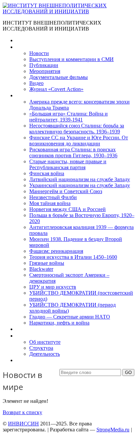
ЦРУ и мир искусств (52, 287)
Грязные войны (46, 263)
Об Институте (32, 336)
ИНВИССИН (23, 423)
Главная (25, 40)
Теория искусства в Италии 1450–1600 (73, 257)
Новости (39, 53)
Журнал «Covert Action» (56, 89)
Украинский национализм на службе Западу (79, 185)
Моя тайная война (49, 203)
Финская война (46, 173)
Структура (41, 348)
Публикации (43, 65)
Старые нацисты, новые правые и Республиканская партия (67, 164)
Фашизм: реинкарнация (56, 251)
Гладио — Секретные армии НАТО (69, 317)
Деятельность (44, 354)
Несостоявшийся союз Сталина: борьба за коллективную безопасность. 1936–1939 (76, 128)
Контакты (27, 360)
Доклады (26, 329)
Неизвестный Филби (53, 197)
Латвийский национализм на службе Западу (79, 179)
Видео (36, 83)
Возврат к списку (22, 412)
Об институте (45, 342)
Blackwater (41, 269)
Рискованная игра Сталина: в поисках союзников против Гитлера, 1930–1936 (73, 152)
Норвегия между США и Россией (67, 209)
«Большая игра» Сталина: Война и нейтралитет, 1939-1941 (68, 116)
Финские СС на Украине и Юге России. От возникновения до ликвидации (78, 140)
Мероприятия (44, 71)
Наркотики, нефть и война (59, 323)
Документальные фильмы (58, 77)
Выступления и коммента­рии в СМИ (71, 59)
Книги (23, 95)
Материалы (29, 47)
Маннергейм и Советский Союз (65, 191)
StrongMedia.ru (112, 429)
